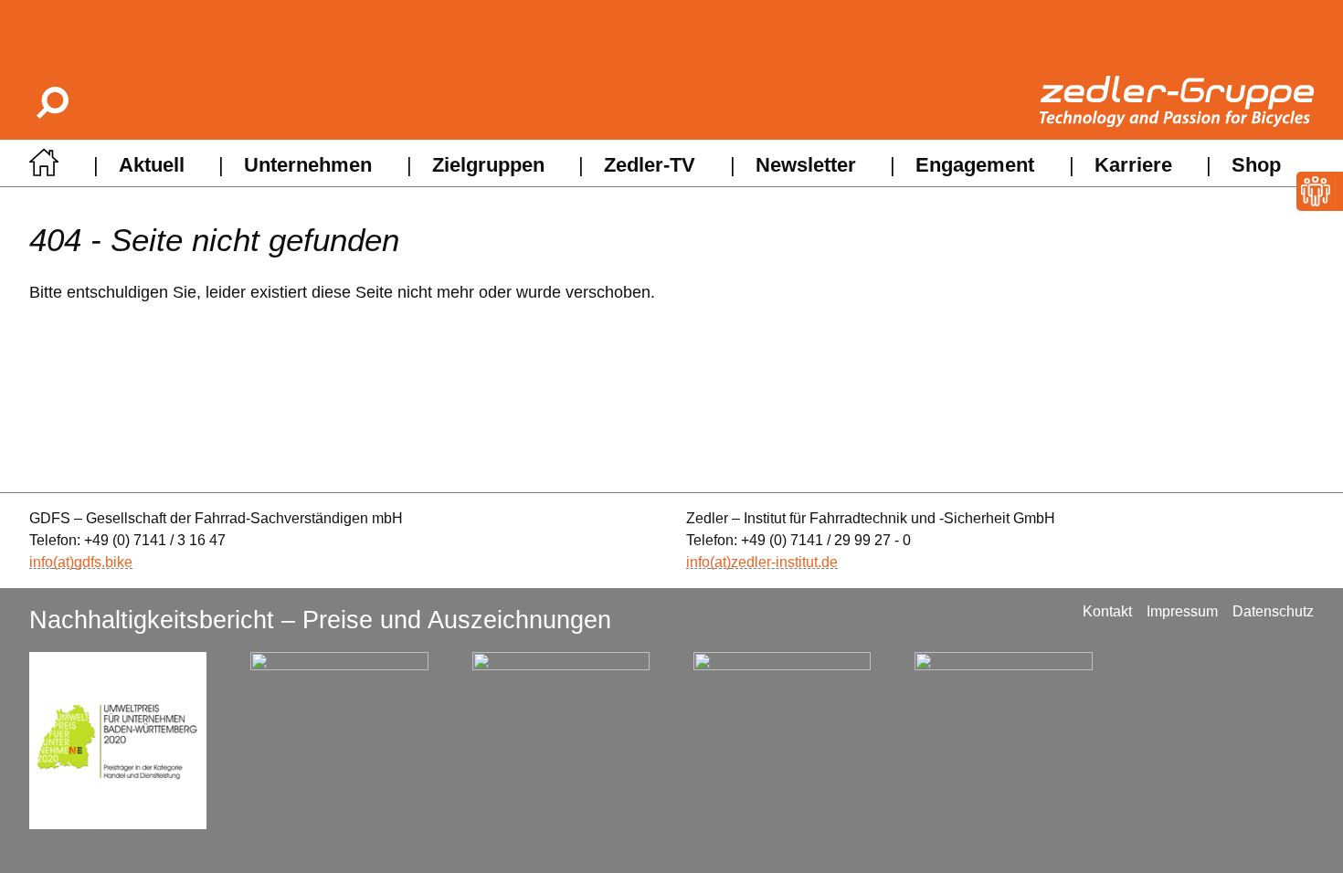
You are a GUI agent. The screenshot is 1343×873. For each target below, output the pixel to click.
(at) (63, 562)
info (41, 562)
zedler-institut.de (784, 562)
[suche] (51, 101)
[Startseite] (43, 167)
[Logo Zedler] (1177, 101)
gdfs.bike (103, 562)
